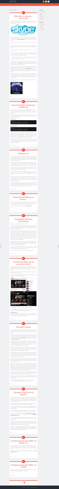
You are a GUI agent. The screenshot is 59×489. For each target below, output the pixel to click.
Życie (41, 30)
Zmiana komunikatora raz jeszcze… (23, 198)
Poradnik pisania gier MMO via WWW (23, 466)
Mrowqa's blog (42, 19)
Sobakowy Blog (12, 1)
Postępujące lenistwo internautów (23, 220)
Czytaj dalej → (13, 207)
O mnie (31, 4)
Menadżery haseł (23, 327)
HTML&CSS (42, 23)
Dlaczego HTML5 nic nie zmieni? (23, 393)
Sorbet (28, 487)
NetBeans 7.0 (23, 153)
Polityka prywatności (33, 487)
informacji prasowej (13, 55)
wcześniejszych (24, 156)
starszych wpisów (21, 201)
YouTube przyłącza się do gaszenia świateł (23, 263)
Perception (24, 487)
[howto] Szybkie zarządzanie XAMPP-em (23, 106)
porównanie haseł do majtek (31, 330)
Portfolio (27, 4)
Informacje (42, 24)
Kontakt (34, 4)
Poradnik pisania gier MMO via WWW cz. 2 (23, 442)
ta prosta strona (28, 410)
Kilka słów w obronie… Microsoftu (23, 17)
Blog (24, 4)
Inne (41, 25)
